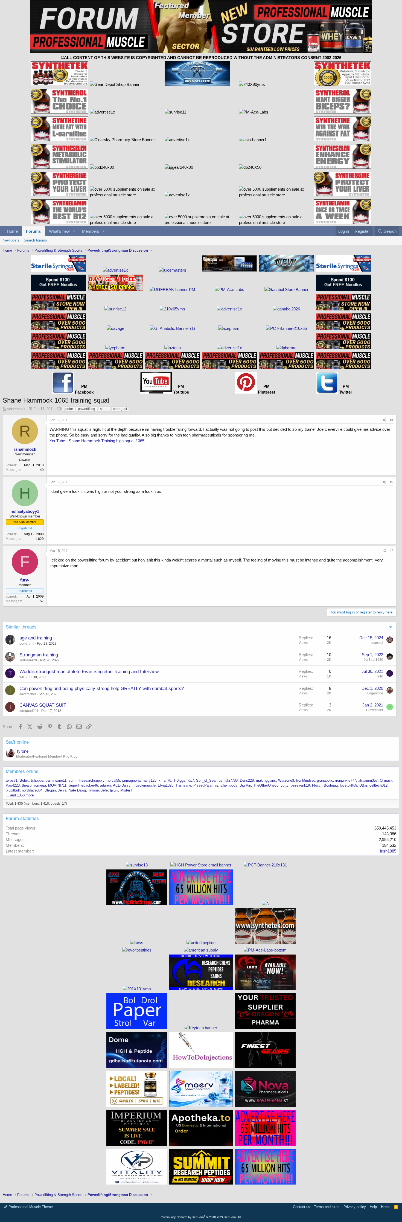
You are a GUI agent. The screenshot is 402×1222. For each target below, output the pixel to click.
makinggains (266, 780)
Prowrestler (374, 710)
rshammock (16, 409)
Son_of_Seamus (209, 780)
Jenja (62, 790)
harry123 (149, 780)
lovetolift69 (348, 785)
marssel (377, 643)
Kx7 (191, 780)
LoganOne (375, 693)
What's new (59, 231)
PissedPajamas (205, 785)
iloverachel (27, 694)
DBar (363, 785)
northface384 (32, 790)
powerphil (26, 643)
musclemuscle (144, 785)
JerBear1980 (373, 660)
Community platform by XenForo (201, 1217)
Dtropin (50, 790)
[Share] (384, 420)
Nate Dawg (77, 790)
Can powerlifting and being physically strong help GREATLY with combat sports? (101, 688)
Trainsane (183, 785)
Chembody (228, 785)
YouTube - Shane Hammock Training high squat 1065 (96, 440)
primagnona (131, 780)
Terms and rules (326, 1207)
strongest (120, 409)
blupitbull (13, 790)
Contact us (301, 1207)
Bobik (24, 780)
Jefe (104, 790)
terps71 (12, 780)
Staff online (17, 742)
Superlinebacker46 (83, 785)
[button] (74, 231)
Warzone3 (286, 780)
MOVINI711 (57, 785)
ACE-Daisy (121, 785)
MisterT (126, 790)
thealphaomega (34, 785)
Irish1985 (388, 851)
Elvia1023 (165, 785)
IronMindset (305, 780)
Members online (22, 771)
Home (12, 231)
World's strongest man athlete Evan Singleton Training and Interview (89, 671)
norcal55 (113, 780)
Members (90, 231)
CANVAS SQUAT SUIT (42, 705)
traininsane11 (56, 780)
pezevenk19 (300, 785)
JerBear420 (28, 660)
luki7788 (231, 780)
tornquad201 (29, 711)
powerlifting (86, 409)
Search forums (35, 240)
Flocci (317, 785)
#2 (392, 482)
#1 (392, 420)
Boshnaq (331, 785)
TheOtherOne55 (265, 785)
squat (104, 409)
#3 (392, 551)
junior (69, 409)
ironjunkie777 (345, 780)
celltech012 (378, 785)
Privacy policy (354, 1207)
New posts (11, 240)
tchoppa (37, 780)
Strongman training (38, 654)
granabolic (325, 780)
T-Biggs (179, 780)
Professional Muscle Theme (30, 1207)
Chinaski (387, 780)
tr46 (22, 677)
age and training (35, 638)
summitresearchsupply (86, 780)
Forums (33, 231)
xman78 (165, 780)
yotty (285, 785)
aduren (105, 785)
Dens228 (247, 780)
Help (373, 1207)
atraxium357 (368, 780)
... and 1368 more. (20, 795)
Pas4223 (13, 785)
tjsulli (114, 790)
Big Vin (245, 785)
